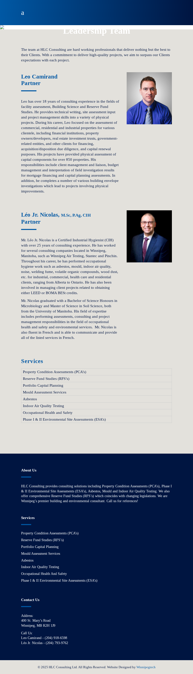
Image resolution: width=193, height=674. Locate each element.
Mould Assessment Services (44, 392)
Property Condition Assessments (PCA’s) (54, 372)
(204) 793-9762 (57, 643)
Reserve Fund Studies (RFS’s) (46, 379)
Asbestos (30, 399)
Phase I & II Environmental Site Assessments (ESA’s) (64, 419)
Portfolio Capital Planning (43, 385)
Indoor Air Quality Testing (43, 406)
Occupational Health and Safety (48, 413)
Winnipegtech (146, 667)
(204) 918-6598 (56, 638)
